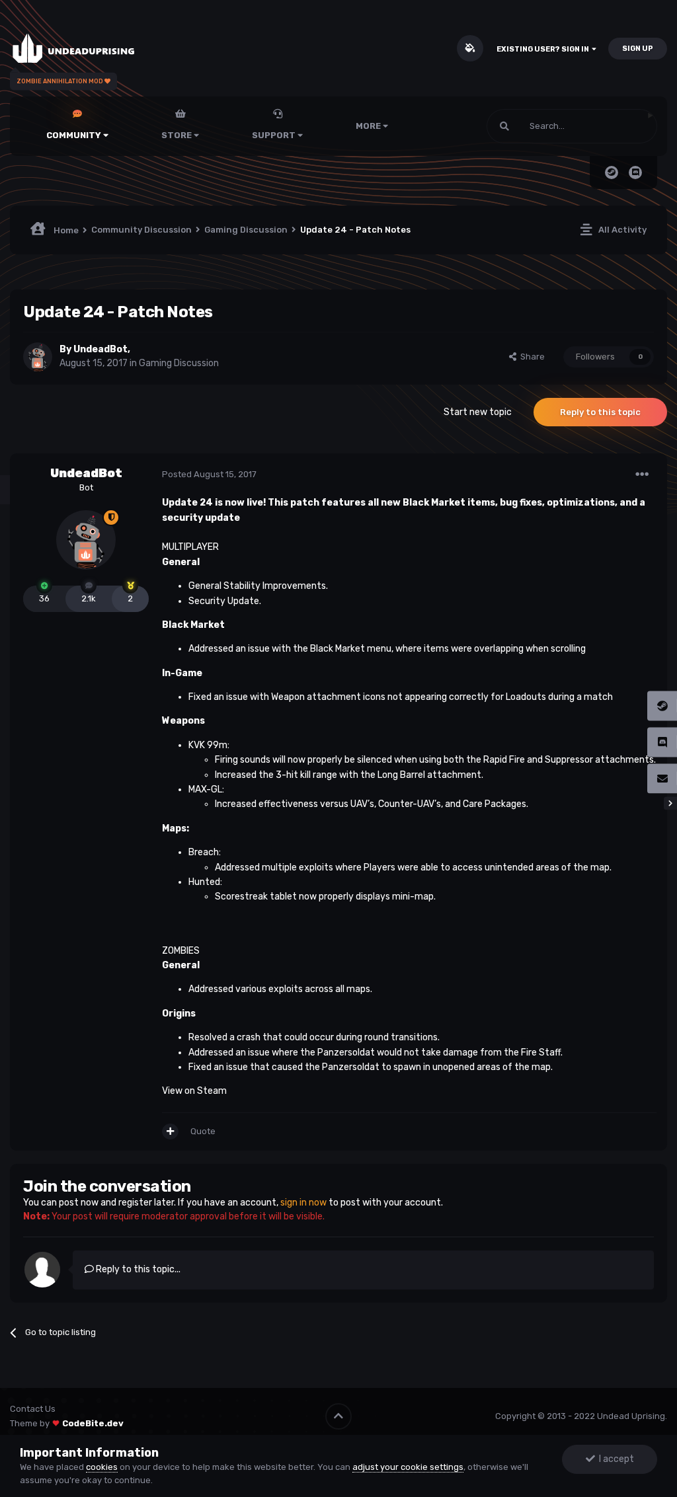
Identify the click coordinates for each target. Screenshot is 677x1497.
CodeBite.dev (93, 1423)
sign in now (303, 1202)
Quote (203, 1131)
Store (177, 135)
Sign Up (637, 48)
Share (530, 357)
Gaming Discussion (179, 363)
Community (74, 135)
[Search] (504, 126)
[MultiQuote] (170, 1131)
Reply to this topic (600, 412)
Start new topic (478, 412)
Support (275, 135)
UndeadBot (100, 349)
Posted (209, 474)
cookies (102, 1467)
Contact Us (33, 1409)
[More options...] (642, 474)
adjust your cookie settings (407, 1467)
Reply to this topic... (137, 1269)
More (368, 126)
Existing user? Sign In (544, 49)
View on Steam (194, 1090)
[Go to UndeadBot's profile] (37, 356)
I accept (614, 1459)
